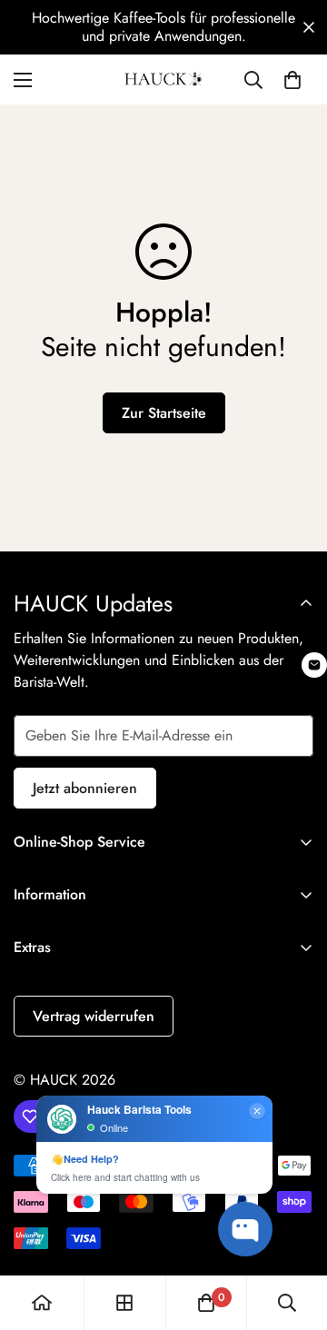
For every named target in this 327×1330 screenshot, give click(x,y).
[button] (309, 27)
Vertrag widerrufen (93, 1016)
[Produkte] (124, 1303)
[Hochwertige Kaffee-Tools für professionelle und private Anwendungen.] (163, 27)
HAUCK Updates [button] (93, 603)
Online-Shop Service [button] (79, 841)
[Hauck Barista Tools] (163, 79)
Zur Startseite (164, 412)
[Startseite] (42, 1303)
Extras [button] (32, 947)
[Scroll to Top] (294, 1234)
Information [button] (50, 894)
